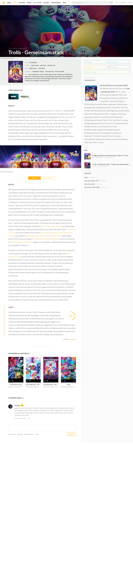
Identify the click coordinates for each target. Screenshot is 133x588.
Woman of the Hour (52, 239)
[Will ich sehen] (12, 380)
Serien (29, 2)
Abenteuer (35, 65)
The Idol (11, 232)
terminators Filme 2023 (91, 187)
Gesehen (89, 62)
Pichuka (17, 405)
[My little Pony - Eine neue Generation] (33, 368)
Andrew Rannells (32, 236)
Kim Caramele (59, 71)
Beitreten (122, 2)
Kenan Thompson (15, 242)
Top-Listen (37, 2)
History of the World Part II (51, 236)
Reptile (59, 226)
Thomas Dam (49, 71)
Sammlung (113, 67)
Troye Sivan (70, 229)
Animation (51, 65)
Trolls (17, 256)
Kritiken (22, 2)
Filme (15, 2)
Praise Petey (28, 242)
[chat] (117, 3)
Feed (64, 2)
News (9, 2)
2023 (86, 177)
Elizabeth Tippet (38, 71)
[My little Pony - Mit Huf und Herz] (50, 368)
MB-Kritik (34, 178)
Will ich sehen (114, 62)
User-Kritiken (48, 178)
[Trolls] (68, 368)
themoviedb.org (9, 58)
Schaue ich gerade (92, 72)
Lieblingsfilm (90, 67)
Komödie (43, 65)
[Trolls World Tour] (15, 368)
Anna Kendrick (37, 239)
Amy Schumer (46, 232)
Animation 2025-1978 (91, 181)
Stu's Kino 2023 (89, 184)
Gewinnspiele (56, 2)
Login (130, 2)
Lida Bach (72, 339)
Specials (46, 2)
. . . (69, 2)
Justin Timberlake (48, 226)
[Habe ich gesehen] (9, 380)
